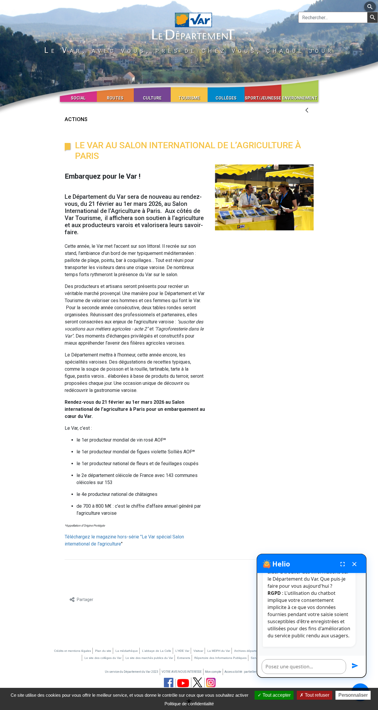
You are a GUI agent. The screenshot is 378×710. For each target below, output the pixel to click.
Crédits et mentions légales (72, 650)
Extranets (183, 657)
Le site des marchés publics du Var (149, 657)
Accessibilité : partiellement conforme (249, 671)
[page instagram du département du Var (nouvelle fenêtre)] (211, 682)
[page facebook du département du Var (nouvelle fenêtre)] (168, 682)
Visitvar (198, 650)
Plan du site (103, 650)
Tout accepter (276, 695)
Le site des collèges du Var (102, 657)
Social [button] (78, 98)
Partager (85, 599)
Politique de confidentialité (189, 703)
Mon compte (213, 671)
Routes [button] (115, 98)
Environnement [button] (299, 98)
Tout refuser (316, 695)
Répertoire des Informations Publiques (220, 657)
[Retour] (306, 110)
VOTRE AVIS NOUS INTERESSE (182, 671)
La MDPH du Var (218, 650)
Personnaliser (353, 695)
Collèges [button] (226, 98)
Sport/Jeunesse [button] (263, 98)
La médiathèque (126, 650)
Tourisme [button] (189, 98)
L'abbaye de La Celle (156, 650)
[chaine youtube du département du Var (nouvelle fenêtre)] (183, 683)
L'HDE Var (182, 650)
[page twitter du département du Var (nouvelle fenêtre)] (197, 682)
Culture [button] (152, 98)
